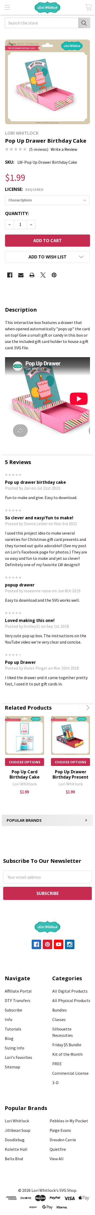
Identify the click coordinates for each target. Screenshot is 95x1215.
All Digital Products (70, 991)
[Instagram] (69, 944)
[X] (43, 275)
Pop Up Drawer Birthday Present (70, 774)
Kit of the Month (67, 1054)
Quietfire (58, 1149)
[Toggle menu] (7, 7)
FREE (57, 1063)
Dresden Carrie (63, 1139)
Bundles (59, 1010)
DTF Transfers (17, 1000)
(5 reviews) (38, 149)
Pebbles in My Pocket (69, 1120)
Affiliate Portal (18, 991)
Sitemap (12, 1066)
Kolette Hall (16, 1149)
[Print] (32, 275)
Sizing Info (14, 1047)
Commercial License (70, 1073)
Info (8, 1019)
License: (24, 189)
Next (87, 707)
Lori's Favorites (18, 1057)
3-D (55, 1082)
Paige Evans (60, 1130)
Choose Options (24, 762)
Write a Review (64, 149)
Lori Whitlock (17, 1120)
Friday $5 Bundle (66, 1044)
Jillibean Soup (17, 1130)
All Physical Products (71, 1000)
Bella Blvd (14, 1158)
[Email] (21, 275)
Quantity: (17, 213)
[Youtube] (58, 944)
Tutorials (13, 1029)
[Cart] (88, 7)
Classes (59, 1019)
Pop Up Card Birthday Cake (25, 774)
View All (57, 1158)
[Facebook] (10, 275)
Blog (9, 1038)
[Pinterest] (54, 275)
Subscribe (13, 1010)
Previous (80, 707)
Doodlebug (15, 1139)
